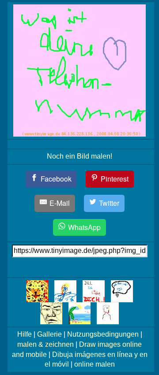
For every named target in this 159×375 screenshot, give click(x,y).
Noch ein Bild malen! (79, 156)
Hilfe (24, 334)
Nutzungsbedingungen (103, 334)
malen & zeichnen (45, 344)
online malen (94, 364)
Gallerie (49, 334)
